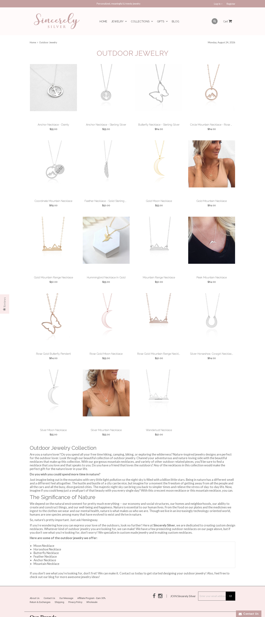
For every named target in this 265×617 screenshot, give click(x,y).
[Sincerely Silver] (57, 21)
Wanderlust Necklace (159, 439)
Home (103, 21)
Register (231, 3)
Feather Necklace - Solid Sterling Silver (108, 204)
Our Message (66, 607)
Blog (175, 21)
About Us (34, 607)
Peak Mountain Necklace (211, 283)
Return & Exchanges (40, 611)
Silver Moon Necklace (53, 439)
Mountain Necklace (46, 573)
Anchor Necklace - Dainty (53, 126)
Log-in (217, 3)
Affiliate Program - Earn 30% (91, 607)
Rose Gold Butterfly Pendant (53, 361)
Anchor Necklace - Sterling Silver (106, 126)
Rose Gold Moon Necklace (106, 361)
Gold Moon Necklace (159, 204)
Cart (226, 21)
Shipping (59, 611)
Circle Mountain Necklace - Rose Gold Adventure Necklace (226, 126)
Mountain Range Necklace (159, 283)
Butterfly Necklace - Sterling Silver (159, 126)
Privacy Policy (75, 611)
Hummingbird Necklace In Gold (106, 283)
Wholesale (91, 611)
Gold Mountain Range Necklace (53, 283)
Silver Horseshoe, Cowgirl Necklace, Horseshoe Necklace (225, 361)
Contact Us (49, 607)
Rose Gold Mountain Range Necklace (160, 361)
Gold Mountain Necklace (211, 204)
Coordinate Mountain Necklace (53, 204)
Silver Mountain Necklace (106, 439)
